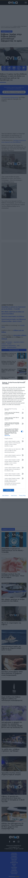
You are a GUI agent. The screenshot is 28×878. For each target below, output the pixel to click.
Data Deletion (5, 495)
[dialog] (14, 439)
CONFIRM (8, 490)
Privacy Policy (22, 495)
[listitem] (14, 409)
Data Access (14, 495)
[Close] (25, 382)
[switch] (22, 413)
